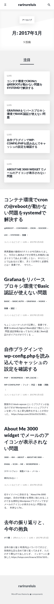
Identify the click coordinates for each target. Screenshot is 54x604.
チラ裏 (7, 537)
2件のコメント (19, 538)
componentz (37, 594)
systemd (15, 235)
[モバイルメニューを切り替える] (5, 5)
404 (13, 457)
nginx (42, 301)
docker (42, 228)
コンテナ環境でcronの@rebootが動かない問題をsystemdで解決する (26, 209)
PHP (6, 378)
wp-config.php (12, 385)
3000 (6, 457)
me (21, 464)
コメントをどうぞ (12, 243)
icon (15, 464)
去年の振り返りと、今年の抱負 (25, 525)
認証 (13, 308)
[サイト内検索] (49, 4)
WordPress (17, 378)
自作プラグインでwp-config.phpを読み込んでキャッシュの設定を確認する (27, 359)
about (20, 457)
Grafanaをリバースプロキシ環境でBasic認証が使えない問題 (26, 285)
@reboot (9, 228)
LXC (6, 235)
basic (7, 301)
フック (26, 385)
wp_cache (31, 378)
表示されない (10, 478)
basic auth (18, 301)
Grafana (31, 301)
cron (33, 228)
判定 (33, 385)
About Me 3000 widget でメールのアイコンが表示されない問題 (26, 438)
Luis (9, 75)
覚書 (24, 235)
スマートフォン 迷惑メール (16, 471)
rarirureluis (27, 5)
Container (21, 228)
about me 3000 (34, 457)
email (7, 464)
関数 (46, 385)
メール (35, 471)
